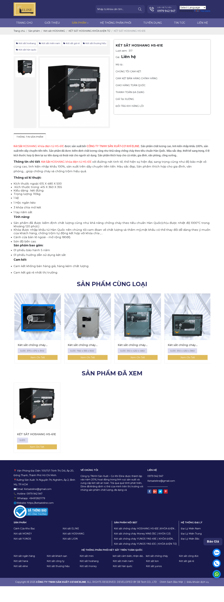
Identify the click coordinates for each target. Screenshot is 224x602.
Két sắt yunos (154, 566)
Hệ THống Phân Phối (115, 22)
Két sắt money (88, 566)
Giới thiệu (52, 22)
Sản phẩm (79, 22)
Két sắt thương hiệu (96, 43)
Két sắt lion (152, 561)
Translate (205, 11)
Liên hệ (202, 22)
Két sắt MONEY (23, 533)
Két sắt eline (21, 566)
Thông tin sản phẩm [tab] (29, 136)
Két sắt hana (21, 561)
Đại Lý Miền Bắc (190, 538)
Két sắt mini (86, 556)
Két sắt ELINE (71, 528)
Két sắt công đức (189, 556)
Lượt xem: (121, 50)
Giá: (118, 57)
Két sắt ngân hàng (24, 556)
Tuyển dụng (152, 22)
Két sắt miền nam (51, 43)
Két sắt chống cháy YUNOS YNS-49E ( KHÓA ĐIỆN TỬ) (143, 539)
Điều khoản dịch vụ (198, 581)
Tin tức (179, 22)
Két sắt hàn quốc (27, 49)
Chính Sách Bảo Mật (171, 581)
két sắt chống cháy (157, 556)
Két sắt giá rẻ (73, 43)
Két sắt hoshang (27, 43)
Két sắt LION (70, 538)
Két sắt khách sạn (57, 556)
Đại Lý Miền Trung (191, 533)
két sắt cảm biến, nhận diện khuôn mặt (128, 556)
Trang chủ (24, 22)
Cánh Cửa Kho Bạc (24, 528)
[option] (74, 92)
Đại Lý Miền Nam (191, 528)
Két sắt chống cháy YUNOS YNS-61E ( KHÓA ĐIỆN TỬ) (145, 543)
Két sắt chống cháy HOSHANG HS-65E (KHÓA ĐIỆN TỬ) (144, 528)
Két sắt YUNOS (22, 538)
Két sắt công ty (55, 561)
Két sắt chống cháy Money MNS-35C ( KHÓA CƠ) (142, 533)
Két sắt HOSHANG (73, 533)
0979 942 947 (166, 10)
